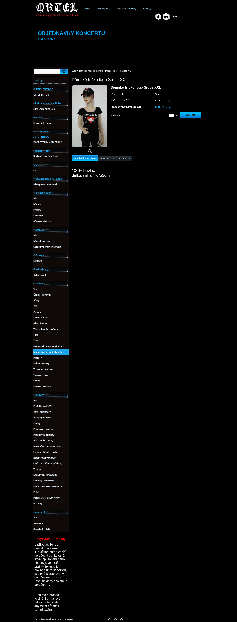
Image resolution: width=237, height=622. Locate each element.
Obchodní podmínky (126, 8)
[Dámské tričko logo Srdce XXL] (90, 120)
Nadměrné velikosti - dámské (90, 71)
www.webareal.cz (66, 619)
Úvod (74, 71)
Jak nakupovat (103, 8)
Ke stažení (104, 158)
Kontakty (147, 8)
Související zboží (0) (121, 158)
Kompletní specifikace (85, 158)
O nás (87, 8)
